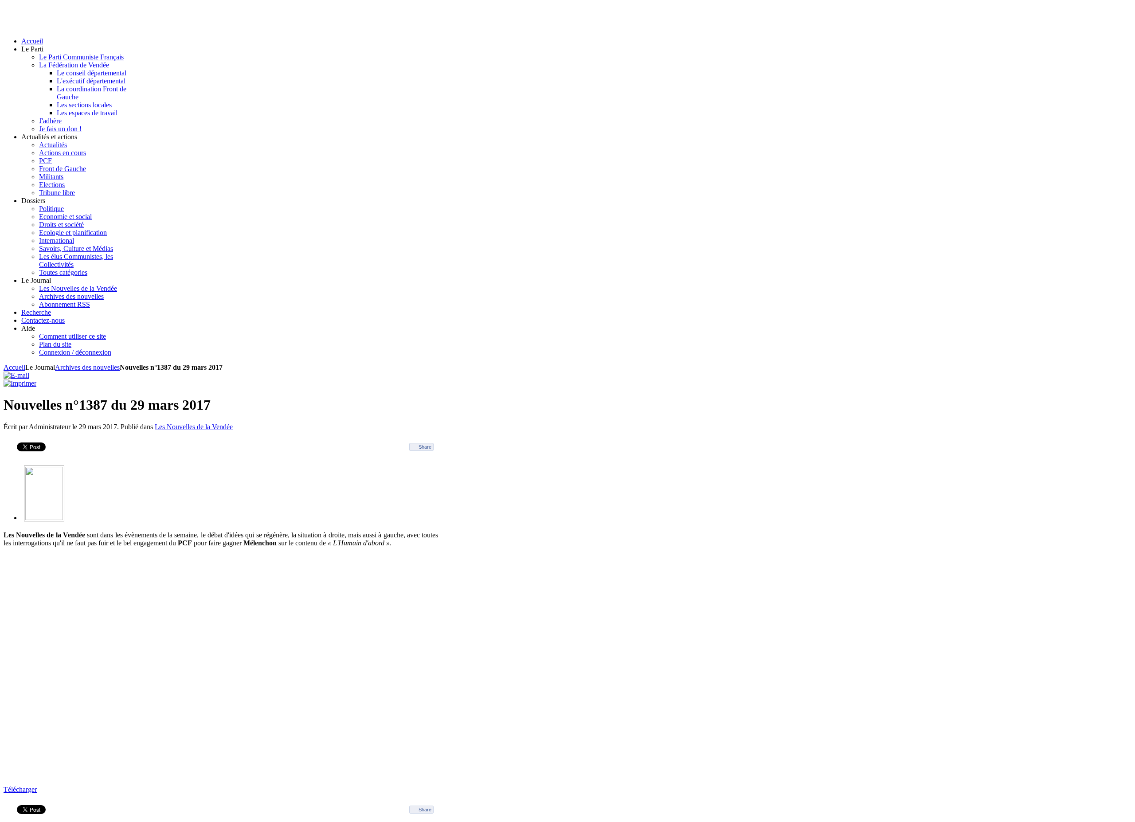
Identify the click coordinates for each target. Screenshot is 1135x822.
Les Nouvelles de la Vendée (194, 427)
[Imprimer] (20, 383)
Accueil (14, 367)
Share (425, 447)
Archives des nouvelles (87, 367)
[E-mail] (16, 375)
